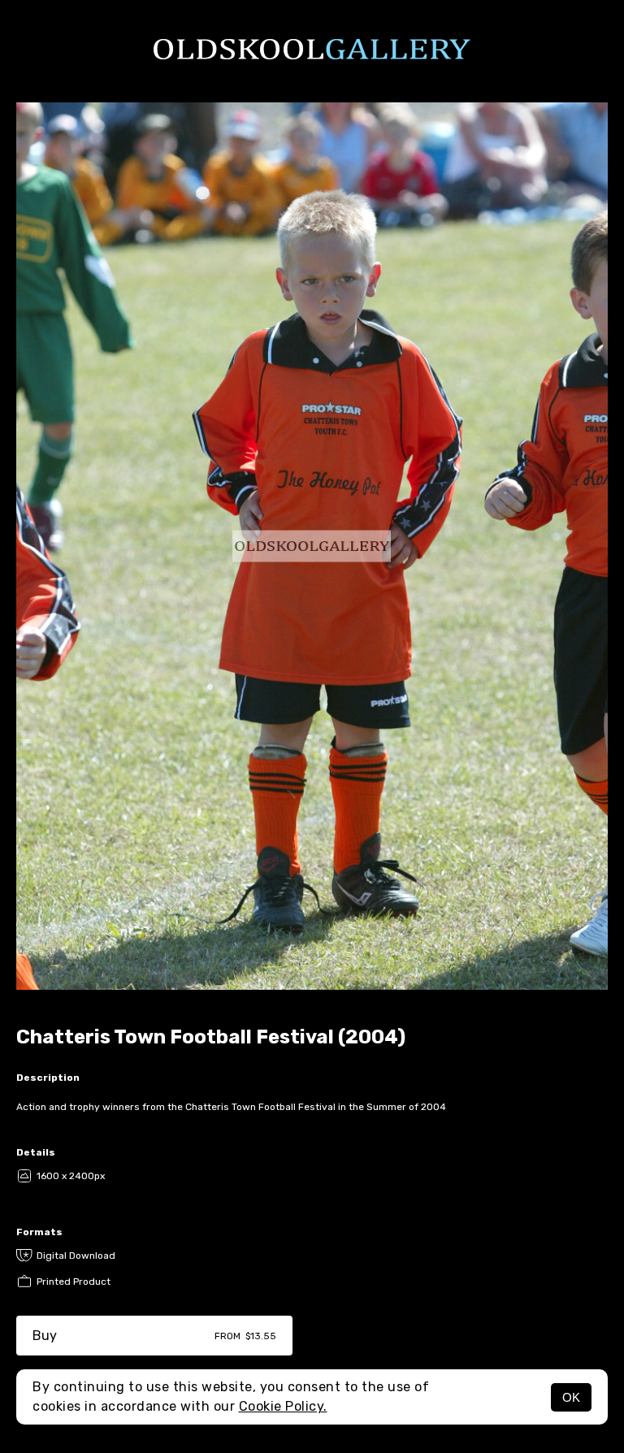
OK (571, 1397)
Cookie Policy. (283, 1406)
